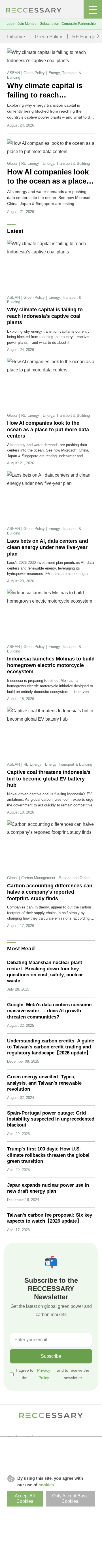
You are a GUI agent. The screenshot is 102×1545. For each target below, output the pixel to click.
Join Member (28, 24)
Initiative (16, 36)
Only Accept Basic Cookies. (70, 1498)
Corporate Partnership (78, 24)
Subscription (49, 24)
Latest (15, 231)
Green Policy (48, 36)
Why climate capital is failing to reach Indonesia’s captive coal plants (48, 90)
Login (11, 24)
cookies (46, 1484)
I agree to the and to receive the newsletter (52, 1374)
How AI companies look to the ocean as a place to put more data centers (49, 177)
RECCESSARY (34, 10)
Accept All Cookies (25, 1498)
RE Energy (83, 36)
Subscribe (51, 1356)
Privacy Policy (43, 1374)
